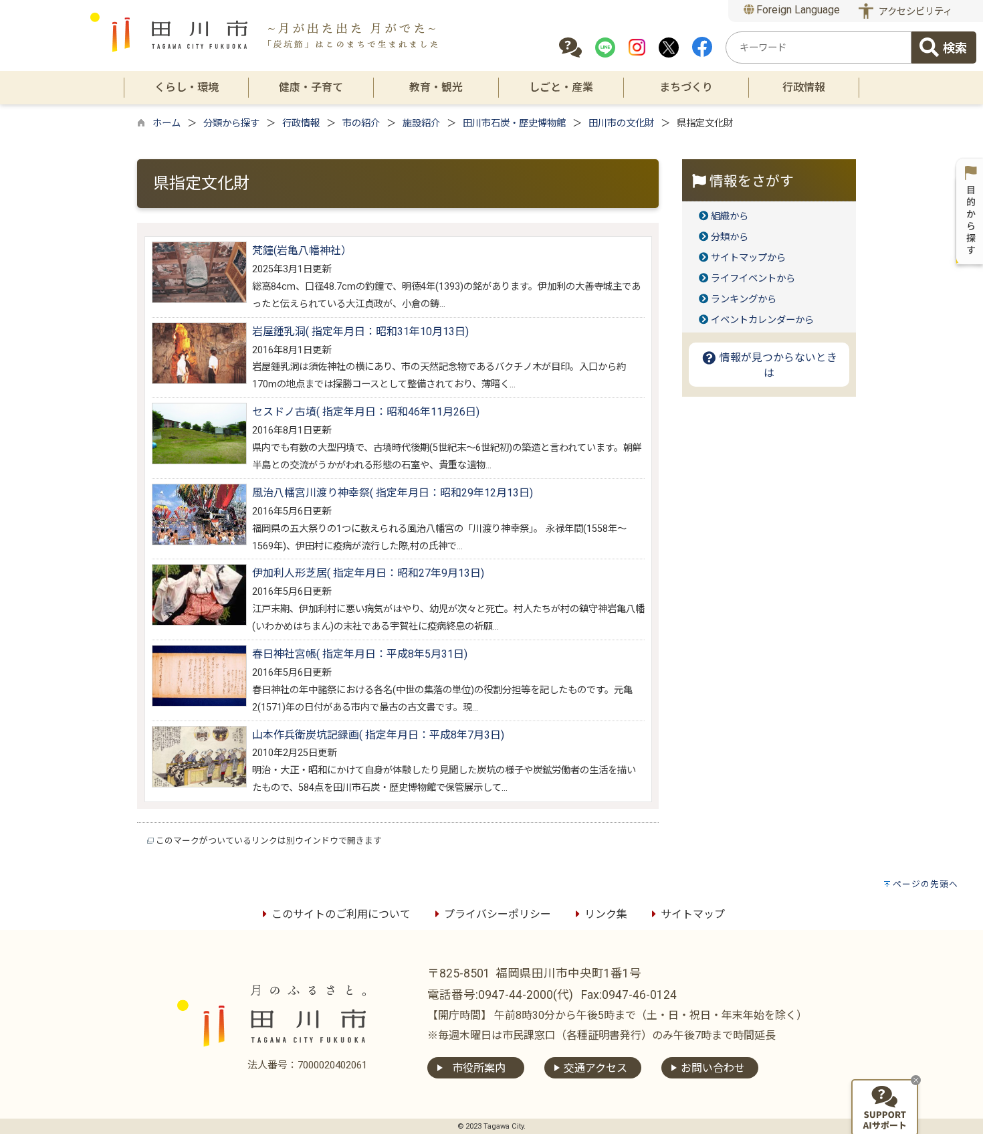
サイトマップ (693, 914)
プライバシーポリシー (497, 914)
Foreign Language (797, 9)
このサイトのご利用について (341, 914)
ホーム (166, 123)
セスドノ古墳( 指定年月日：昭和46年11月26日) (365, 411)
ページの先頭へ (925, 884)
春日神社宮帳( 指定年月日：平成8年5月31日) (359, 654)
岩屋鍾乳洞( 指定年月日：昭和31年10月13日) (360, 331)
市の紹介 (361, 123)
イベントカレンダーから (762, 320)
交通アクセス (595, 1068)
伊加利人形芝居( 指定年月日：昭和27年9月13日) (368, 573)
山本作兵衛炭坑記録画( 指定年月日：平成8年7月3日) (378, 735)
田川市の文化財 (621, 123)
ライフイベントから (753, 278)
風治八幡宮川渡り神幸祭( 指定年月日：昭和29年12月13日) (392, 492)
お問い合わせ (713, 1068)
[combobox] (818, 47)
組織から (729, 216)
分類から (729, 237)
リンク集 (605, 914)
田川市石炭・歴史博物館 (514, 123)
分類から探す (231, 123)
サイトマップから (748, 258)
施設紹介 (421, 123)
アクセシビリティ (915, 11)
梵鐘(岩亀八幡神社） (302, 250)
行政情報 (301, 123)
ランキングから (743, 299)
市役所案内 (479, 1068)
